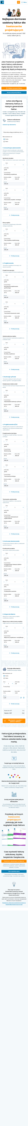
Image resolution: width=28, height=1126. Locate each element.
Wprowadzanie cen (7, 136)
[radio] (6, 139)
